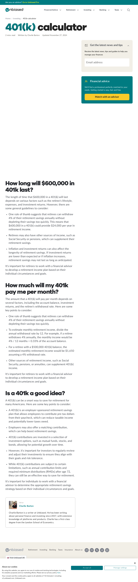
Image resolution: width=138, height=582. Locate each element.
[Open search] (129, 10)
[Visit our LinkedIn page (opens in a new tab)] (107, 550)
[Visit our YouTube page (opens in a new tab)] (92, 550)
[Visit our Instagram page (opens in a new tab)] (87, 550)
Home (8, 19)
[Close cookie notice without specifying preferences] (135, 563)
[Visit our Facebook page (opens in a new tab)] (102, 550)
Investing (16, 19)
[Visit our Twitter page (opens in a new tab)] (97, 550)
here (58, 573)
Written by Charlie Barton (29, 35)
